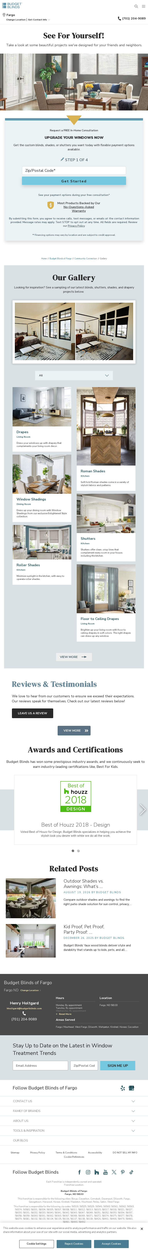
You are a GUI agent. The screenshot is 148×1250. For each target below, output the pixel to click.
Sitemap (15, 1152)
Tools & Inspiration (28, 1131)
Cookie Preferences (74, 1156)
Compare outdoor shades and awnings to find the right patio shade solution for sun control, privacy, (97, 902)
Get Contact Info (37, 19)
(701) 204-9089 (134, 18)
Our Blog (20, 1140)
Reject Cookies (74, 1244)
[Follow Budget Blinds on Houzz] (97, 1172)
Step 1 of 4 (76, 160)
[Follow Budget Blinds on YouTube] (105, 1172)
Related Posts (74, 868)
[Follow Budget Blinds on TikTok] (131, 1172)
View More (69, 657)
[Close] (142, 1229)
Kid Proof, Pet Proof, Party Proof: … (84, 929)
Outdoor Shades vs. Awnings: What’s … (84, 883)
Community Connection (85, 258)
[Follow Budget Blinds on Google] (131, 1088)
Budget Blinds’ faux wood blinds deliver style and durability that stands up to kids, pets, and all (97, 947)
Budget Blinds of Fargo (60, 258)
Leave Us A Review (32, 713)
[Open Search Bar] (136, 6)
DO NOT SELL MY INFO (125, 1152)
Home (44, 258)
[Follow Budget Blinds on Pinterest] (123, 1172)
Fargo (11, 15)
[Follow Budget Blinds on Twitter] (114, 1172)
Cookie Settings (37, 1244)
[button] (15, 19)
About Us (20, 1121)
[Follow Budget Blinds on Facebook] (79, 1172)
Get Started (74, 181)
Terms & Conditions (66, 1152)
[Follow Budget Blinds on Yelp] (123, 1088)
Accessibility (95, 1152)
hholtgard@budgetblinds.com (24, 1008)
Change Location (29, 990)
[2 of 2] (78, 851)
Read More (65, 1014)
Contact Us (22, 1101)
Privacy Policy (76, 226)
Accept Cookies (111, 1244)
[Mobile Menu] (144, 6)
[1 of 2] (73, 851)
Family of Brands (26, 1111)
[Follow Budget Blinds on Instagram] (88, 1172)
